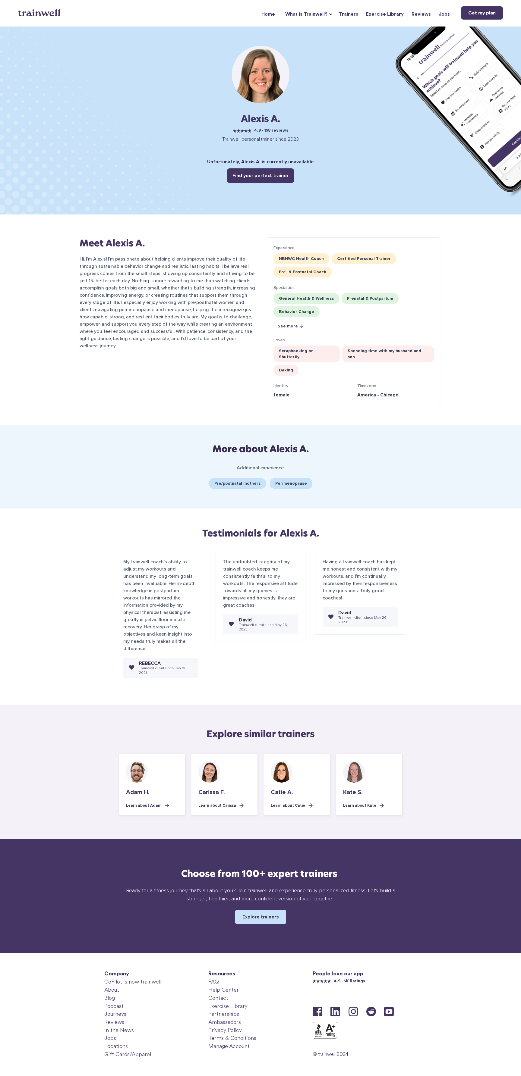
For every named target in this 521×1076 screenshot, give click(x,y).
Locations (116, 1046)
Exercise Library (385, 14)
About (111, 990)
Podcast (114, 1006)
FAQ (213, 982)
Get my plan (482, 13)
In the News (119, 1030)
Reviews (421, 14)
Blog (109, 998)
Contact (218, 998)
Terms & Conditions (232, 1038)
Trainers (348, 14)
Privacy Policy (225, 1030)
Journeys (115, 1014)
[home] (40, 11)
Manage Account (229, 1046)
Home (268, 14)
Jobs (444, 14)
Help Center (223, 990)
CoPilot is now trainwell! (133, 982)
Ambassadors (224, 1022)
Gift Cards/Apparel (127, 1054)
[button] (308, 14)
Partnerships (223, 1014)
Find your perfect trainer (260, 176)
